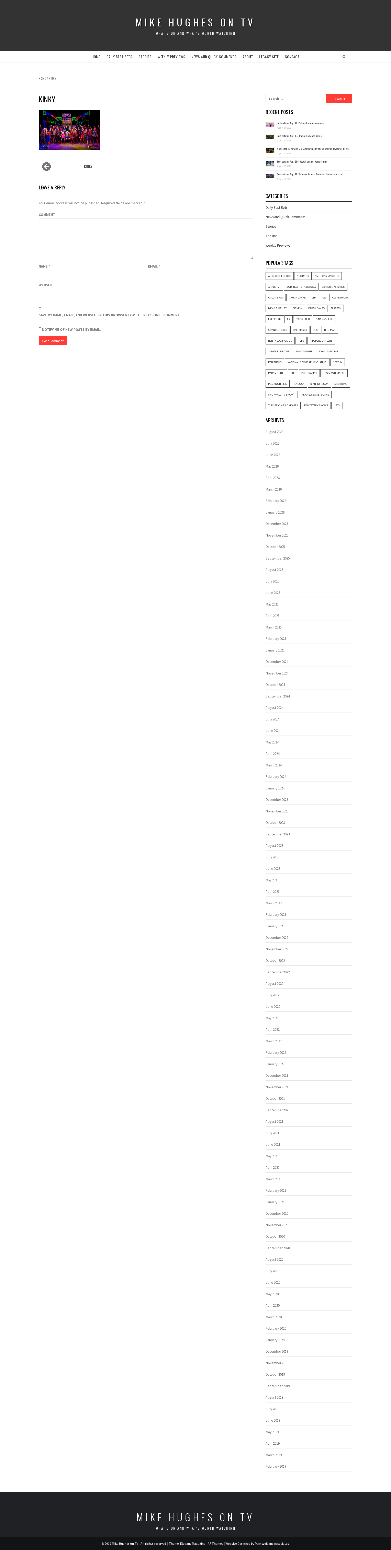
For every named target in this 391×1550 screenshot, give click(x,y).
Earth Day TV (316, 308)
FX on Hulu (303, 319)
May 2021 (272, 1156)
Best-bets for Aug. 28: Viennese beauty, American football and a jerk (310, 174)
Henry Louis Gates (280, 340)
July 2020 (272, 1271)
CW (324, 297)
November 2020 (277, 1225)
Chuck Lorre (297, 297)
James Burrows (278, 351)
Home (96, 56)
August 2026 (274, 432)
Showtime (340, 384)
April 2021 (273, 1167)
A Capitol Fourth (279, 276)
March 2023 (274, 903)
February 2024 (276, 776)
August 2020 (274, 1259)
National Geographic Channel (307, 362)
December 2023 (277, 799)
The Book (272, 236)
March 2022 (274, 1041)
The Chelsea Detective (314, 394)
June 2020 (273, 1282)
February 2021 (276, 1190)
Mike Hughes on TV (195, 22)
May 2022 (272, 1018)
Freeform (274, 319)
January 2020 (275, 1340)
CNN (314, 297)
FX (288, 319)
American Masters (327, 276)
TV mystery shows (316, 405)
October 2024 (275, 684)
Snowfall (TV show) (281, 394)
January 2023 (275, 926)
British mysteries (333, 287)
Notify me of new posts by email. (71, 329)
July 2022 (272, 995)
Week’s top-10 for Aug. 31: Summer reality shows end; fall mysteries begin (313, 148)
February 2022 (276, 1052)
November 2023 (277, 811)
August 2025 (274, 569)
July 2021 (272, 1133)
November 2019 (277, 1363)
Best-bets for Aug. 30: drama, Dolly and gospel (299, 136)
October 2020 (275, 1236)
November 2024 (277, 673)
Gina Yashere (324, 319)
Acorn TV (303, 276)
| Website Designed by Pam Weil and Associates (256, 1543)
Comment (47, 214)
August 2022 (274, 983)
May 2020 (272, 1294)
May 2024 (272, 742)
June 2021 (273, 1144)
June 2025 (273, 592)
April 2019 (273, 1443)
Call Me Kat (275, 297)
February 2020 (276, 1328)
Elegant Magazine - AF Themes (201, 1543)
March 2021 (274, 1179)
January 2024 (275, 788)
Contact (292, 56)
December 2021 (277, 1075)
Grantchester (277, 330)
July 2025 (272, 581)
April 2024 (273, 753)
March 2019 (274, 1455)
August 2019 (274, 1397)
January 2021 (275, 1202)
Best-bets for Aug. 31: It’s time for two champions (300, 123)
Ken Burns (275, 362)
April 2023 (273, 891)
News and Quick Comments (213, 56)
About (248, 56)
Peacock (298, 384)
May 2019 (272, 1432)
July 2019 (272, 1409)
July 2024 (272, 719)
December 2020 (277, 1213)
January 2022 (275, 1064)
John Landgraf (328, 351)
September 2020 (278, 1248)
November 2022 (277, 949)
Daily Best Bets (119, 56)
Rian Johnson (319, 384)
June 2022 (273, 1006)
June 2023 (273, 868)
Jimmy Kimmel (303, 351)
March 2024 (274, 765)
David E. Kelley (277, 308)
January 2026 (275, 512)
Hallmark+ (300, 330)
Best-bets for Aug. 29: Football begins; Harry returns (302, 161)
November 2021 (277, 1087)
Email (154, 266)
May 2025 (272, 604)
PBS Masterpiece (334, 373)
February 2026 (276, 500)
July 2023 (272, 857)
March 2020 (274, 1317)
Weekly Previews (171, 56)
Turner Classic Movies (283, 405)
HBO (315, 330)
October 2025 (275, 546)
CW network (340, 297)
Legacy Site (269, 56)
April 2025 (273, 615)
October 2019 (275, 1374)
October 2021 (275, 1098)
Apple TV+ (274, 287)
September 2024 (278, 696)
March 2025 (274, 627)
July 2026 (272, 443)
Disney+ (297, 308)
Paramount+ (276, 373)
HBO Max (329, 330)
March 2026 (274, 489)
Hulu (301, 340)
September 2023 (278, 834)
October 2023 (275, 822)
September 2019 (278, 1386)
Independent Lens (321, 340)
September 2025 (278, 558)
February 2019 (276, 1466)
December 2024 (277, 661)
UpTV (337, 405)
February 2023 (276, 914)
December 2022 (277, 937)
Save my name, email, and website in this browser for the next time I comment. (109, 315)
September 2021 (278, 1110)
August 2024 (274, 707)
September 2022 (278, 972)
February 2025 (276, 638)
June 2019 (273, 1420)
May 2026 (272, 466)
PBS (293, 373)
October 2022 (275, 960)
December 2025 (277, 523)
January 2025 (275, 650)
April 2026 (273, 477)
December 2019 (277, 1351)
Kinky (88, 166)
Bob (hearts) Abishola (301, 287)
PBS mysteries (277, 384)
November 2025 (277, 535)
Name (44, 266)
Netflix (337, 362)
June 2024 (273, 730)
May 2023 (272, 880)
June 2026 (273, 455)
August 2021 (274, 1121)
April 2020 (273, 1305)
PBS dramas (309, 373)
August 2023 (274, 845)
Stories (145, 56)
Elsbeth (336, 308)
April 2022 (273, 1029)
